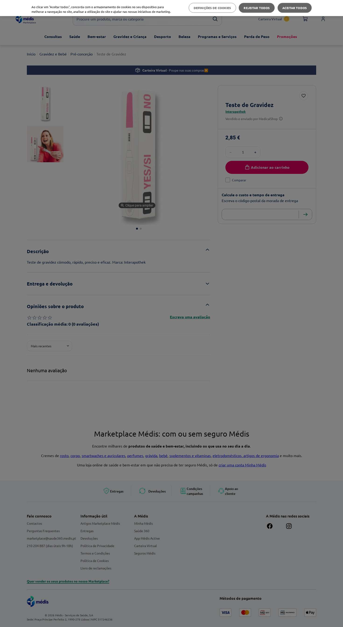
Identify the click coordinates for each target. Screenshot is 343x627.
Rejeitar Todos (257, 8)
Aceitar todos (294, 8)
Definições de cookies (212, 8)
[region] (171, 8)
